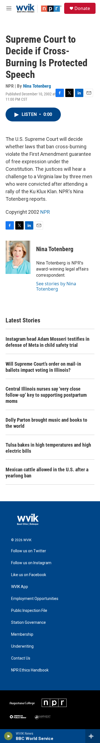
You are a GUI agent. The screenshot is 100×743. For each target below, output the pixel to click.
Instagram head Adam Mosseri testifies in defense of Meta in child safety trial (47, 342)
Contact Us (20, 658)
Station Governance (28, 622)
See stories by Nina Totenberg (56, 286)
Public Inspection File (29, 611)
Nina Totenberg (37, 86)
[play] (8, 736)
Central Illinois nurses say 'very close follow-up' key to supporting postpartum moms (46, 395)
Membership (22, 634)
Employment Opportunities (34, 599)
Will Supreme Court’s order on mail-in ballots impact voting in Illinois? (43, 367)
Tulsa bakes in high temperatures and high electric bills (48, 448)
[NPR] (54, 703)
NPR (45, 212)
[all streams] (92, 736)
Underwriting (22, 646)
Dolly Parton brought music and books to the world (46, 423)
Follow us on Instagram (31, 563)
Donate (82, 8)
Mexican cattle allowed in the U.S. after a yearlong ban (47, 473)
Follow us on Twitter (28, 551)
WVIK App (19, 587)
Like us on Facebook (28, 575)
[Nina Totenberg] (18, 257)
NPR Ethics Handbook (30, 670)
